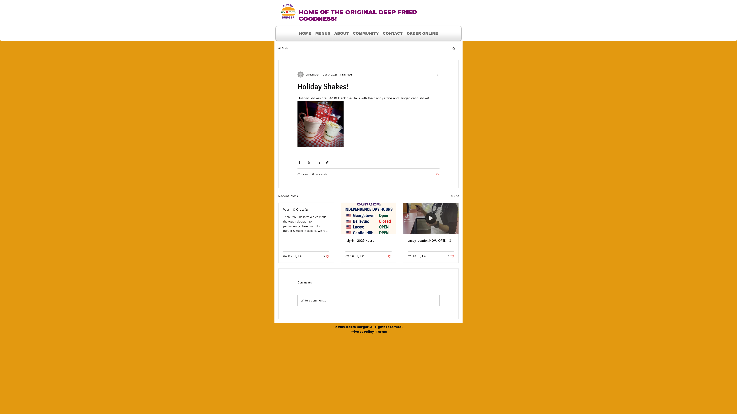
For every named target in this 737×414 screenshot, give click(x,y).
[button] (366, 33)
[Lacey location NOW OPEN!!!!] (431, 218)
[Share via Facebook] (299, 162)
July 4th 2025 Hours (359, 240)
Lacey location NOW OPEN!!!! (429, 240)
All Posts (283, 48)
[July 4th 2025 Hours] (368, 218)
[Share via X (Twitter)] (309, 162)
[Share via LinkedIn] (318, 162)
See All (454, 195)
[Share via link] (327, 162)
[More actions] (437, 74)
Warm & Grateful (295, 209)
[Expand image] (320, 124)
